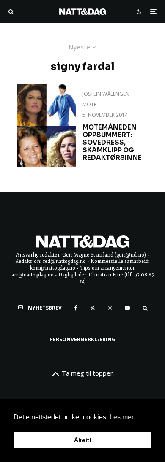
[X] (93, 308)
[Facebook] (76, 308)
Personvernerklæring (83, 339)
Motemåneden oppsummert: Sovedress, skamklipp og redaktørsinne (112, 143)
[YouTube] (127, 308)
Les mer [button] (122, 417)
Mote (89, 104)
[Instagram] (110, 308)
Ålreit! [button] (82, 440)
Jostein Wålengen (105, 93)
